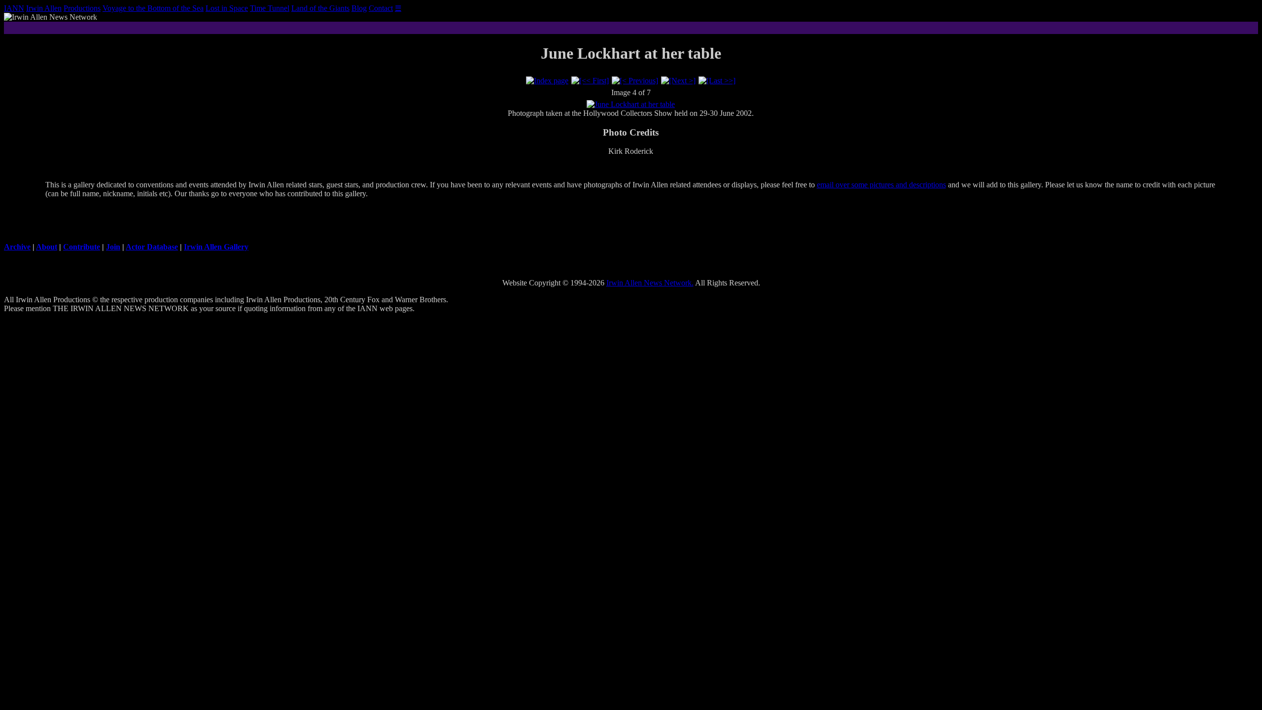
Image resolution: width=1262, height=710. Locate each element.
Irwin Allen (44, 8)
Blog (359, 8)
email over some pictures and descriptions (881, 184)
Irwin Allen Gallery (216, 247)
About (46, 247)
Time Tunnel (269, 8)
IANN (14, 8)
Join (113, 247)
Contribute (81, 247)
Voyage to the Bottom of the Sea (153, 8)
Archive (17, 247)
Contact (381, 8)
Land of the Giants (320, 8)
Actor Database (152, 247)
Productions (82, 8)
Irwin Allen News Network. (650, 283)
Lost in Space (227, 8)
